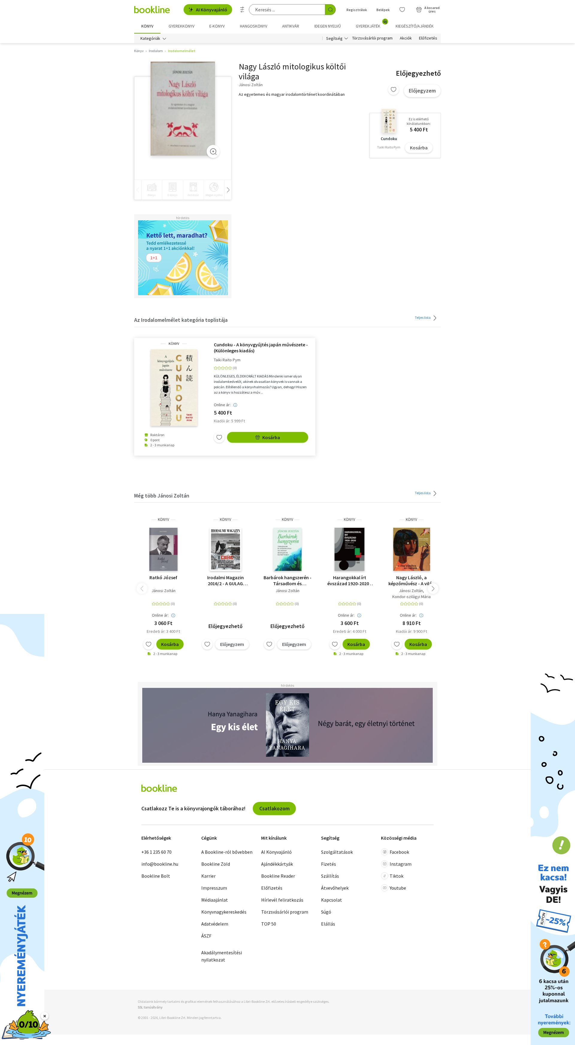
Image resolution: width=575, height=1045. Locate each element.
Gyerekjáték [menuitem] (371, 24)
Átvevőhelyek (335, 888)
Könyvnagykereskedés (223, 912)
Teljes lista (423, 317)
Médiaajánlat (214, 900)
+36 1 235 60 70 (156, 852)
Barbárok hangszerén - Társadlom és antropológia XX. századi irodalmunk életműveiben (287, 580)
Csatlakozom (274, 808)
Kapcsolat (331, 900)
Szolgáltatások (337, 852)
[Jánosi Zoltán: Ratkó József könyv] (163, 549)
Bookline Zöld (215, 864)
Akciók (406, 38)
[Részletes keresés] (242, 9)
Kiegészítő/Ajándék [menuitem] (415, 26)
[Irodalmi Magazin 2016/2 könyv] (225, 549)
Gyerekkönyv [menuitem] (181, 26)
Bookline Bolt (155, 876)
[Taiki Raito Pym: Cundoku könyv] (174, 387)
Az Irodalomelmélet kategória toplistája (181, 319)
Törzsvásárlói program (372, 38)
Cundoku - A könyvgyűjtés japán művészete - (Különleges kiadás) (261, 348)
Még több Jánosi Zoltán (161, 495)
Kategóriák (150, 38)
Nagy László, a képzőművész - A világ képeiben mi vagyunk (411, 580)
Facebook (399, 852)
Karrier (208, 876)
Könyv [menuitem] (147, 26)
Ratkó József (163, 577)
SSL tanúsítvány (150, 1007)
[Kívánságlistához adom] (393, 89)
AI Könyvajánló (211, 10)
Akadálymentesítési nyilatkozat (221, 956)
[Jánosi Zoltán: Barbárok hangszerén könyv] (287, 549)
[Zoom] (213, 151)
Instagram (400, 864)
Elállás (328, 924)
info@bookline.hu (159, 864)
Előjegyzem (422, 90)
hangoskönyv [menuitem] (253, 26)
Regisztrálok (356, 9)
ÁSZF (206, 936)
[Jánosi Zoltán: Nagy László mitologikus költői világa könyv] (183, 109)
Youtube (398, 888)
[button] (433, 588)
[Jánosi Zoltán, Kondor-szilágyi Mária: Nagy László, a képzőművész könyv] (411, 549)
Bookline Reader (278, 876)
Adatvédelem (214, 924)
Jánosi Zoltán (163, 590)
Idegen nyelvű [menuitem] (327, 26)
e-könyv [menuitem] (217, 26)
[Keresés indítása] (330, 9)
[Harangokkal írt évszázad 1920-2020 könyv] (350, 549)
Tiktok (396, 876)
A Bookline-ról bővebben (226, 852)
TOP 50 (268, 924)
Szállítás (330, 876)
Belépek (383, 9)
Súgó (326, 912)
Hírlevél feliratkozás (282, 900)
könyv (174, 344)
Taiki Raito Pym (227, 360)
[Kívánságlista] (402, 9)
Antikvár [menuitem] (290, 26)
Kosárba (419, 148)
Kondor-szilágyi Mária (411, 596)
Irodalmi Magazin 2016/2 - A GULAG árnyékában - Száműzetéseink (225, 580)
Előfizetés (428, 38)
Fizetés (328, 864)
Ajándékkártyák (277, 864)
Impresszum (214, 888)
